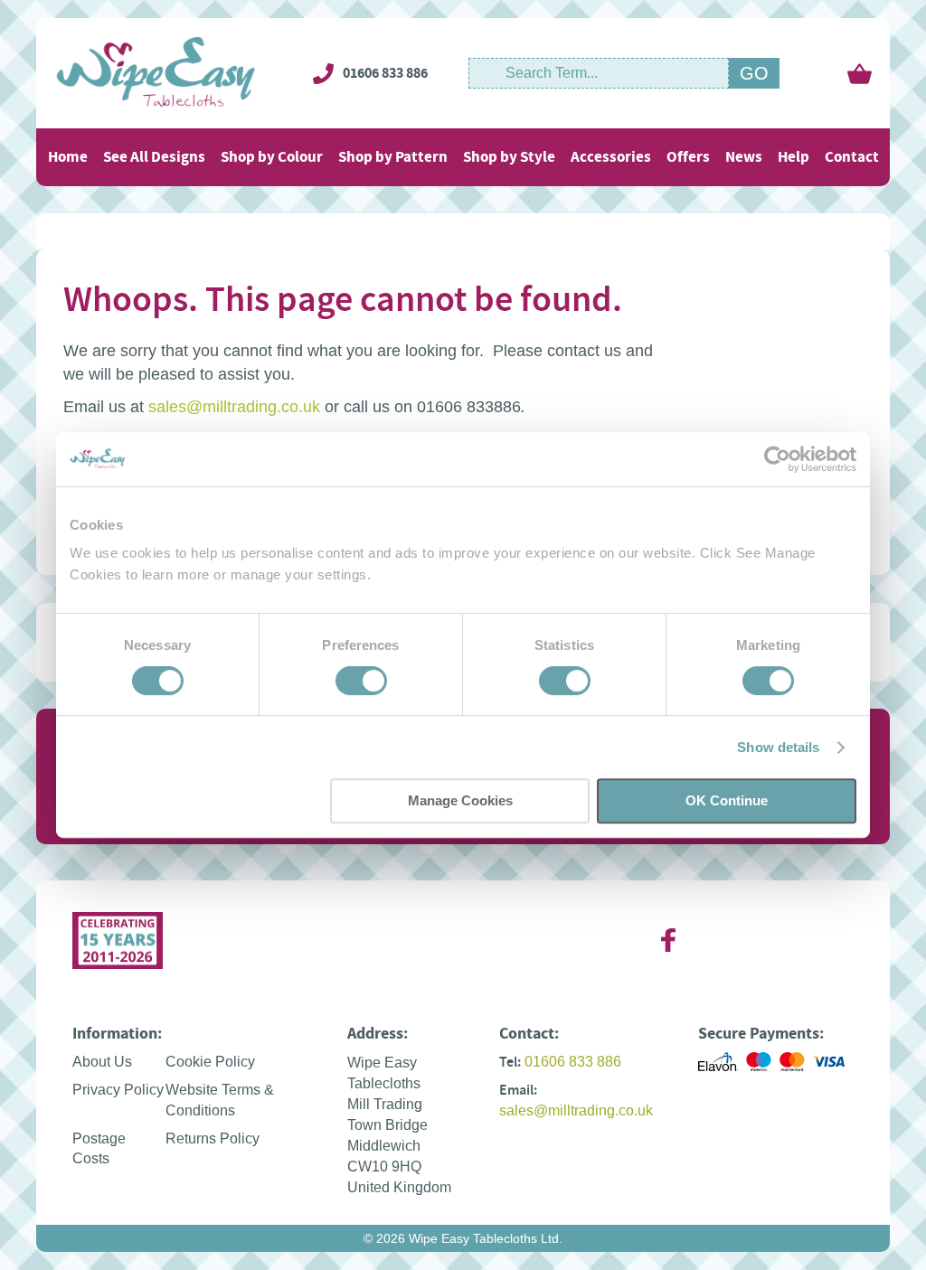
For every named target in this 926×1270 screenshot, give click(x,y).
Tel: (510, 1061)
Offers (688, 156)
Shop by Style (509, 156)
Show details (778, 747)
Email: (518, 1089)
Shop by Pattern (393, 156)
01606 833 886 (385, 72)
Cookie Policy (210, 1061)
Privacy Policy (118, 1089)
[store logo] (156, 73)
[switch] (361, 682)
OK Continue (726, 800)
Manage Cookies (460, 800)
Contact (852, 156)
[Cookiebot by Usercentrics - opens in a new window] (777, 459)
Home (68, 156)
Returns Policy (212, 1138)
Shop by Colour (272, 156)
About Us (102, 1061)
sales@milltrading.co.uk (234, 407)
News (743, 156)
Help (793, 156)
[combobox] (598, 73)
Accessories (611, 156)
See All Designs (154, 156)
